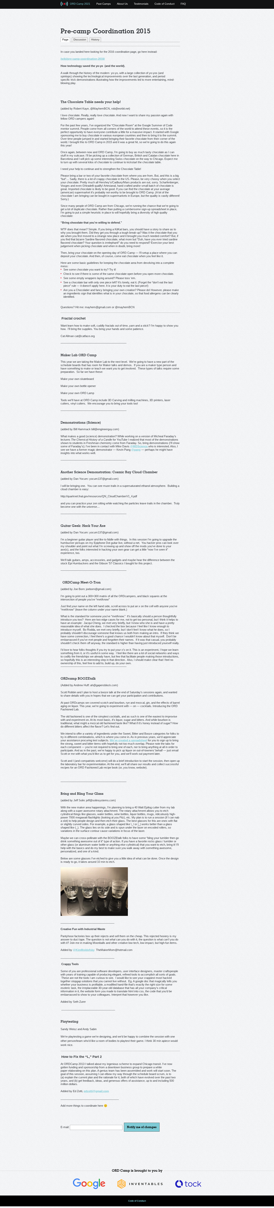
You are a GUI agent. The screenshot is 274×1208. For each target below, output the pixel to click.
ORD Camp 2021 (80, 3)
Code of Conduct (164, 3)
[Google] (89, 1188)
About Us (122, 3)
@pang (136, 449)
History (95, 39)
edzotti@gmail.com (96, 1091)
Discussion (79, 39)
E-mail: (65, 1127)
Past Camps (103, 3)
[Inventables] (140, 1188)
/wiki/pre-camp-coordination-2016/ (83, 58)
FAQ (183, 3)
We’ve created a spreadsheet (128, 740)
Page (65, 39)
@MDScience (139, 446)
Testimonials (141, 3)
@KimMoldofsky (84, 949)
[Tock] (188, 1186)
